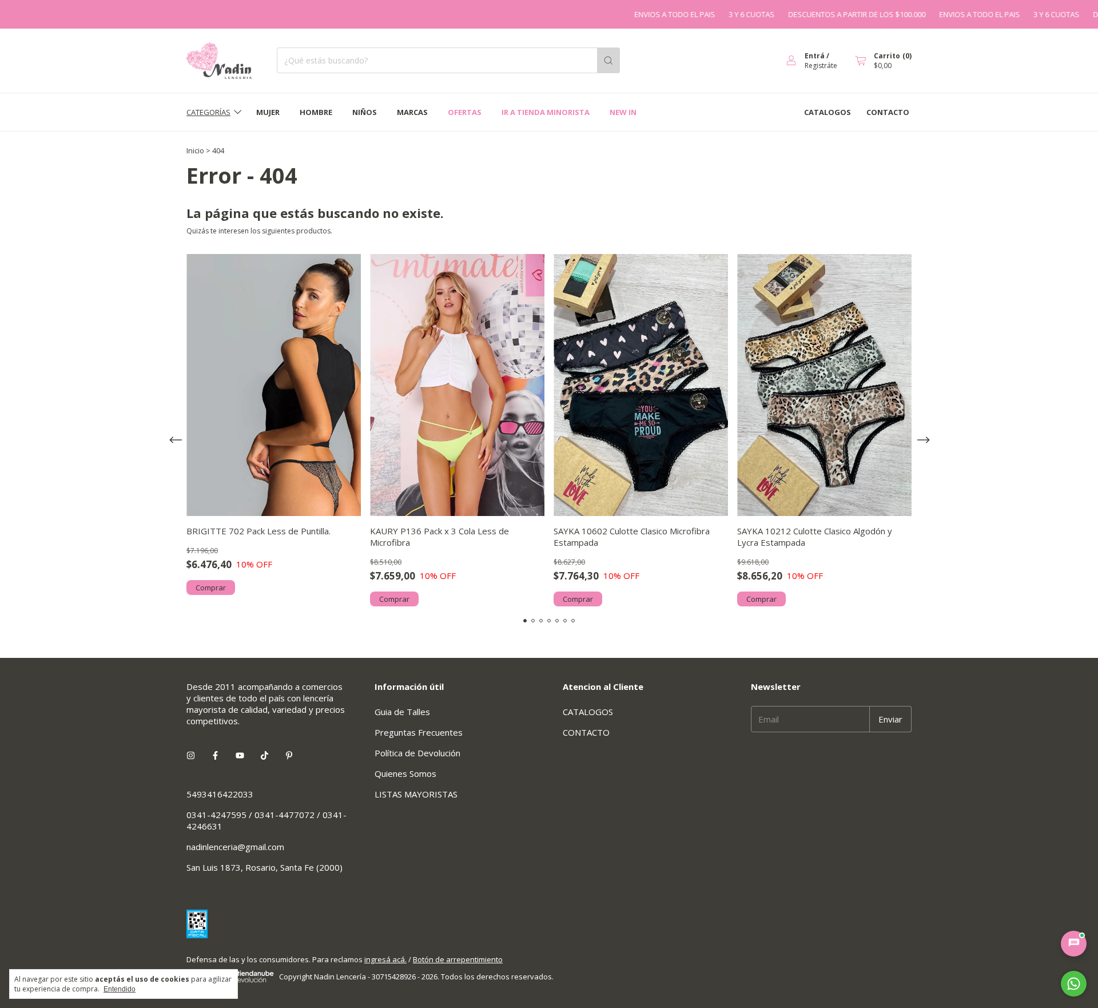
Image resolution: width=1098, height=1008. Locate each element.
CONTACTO (887, 112)
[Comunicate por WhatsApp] (1074, 984)
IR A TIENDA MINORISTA (546, 112)
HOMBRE (316, 112)
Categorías (208, 112)
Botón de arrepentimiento (458, 959)
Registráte (821, 65)
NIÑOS (364, 112)
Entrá (815, 56)
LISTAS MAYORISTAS (416, 794)
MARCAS (412, 112)
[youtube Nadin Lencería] (240, 755)
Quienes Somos (405, 773)
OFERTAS (465, 112)
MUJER (268, 112)
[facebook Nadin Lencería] (215, 755)
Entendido (120, 989)
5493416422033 (219, 794)
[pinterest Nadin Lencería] (289, 755)
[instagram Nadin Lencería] (190, 755)
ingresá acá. (385, 959)
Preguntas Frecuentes (419, 732)
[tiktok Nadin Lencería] (264, 755)
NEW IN (623, 112)
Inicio (195, 150)
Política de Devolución (417, 753)
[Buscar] (608, 60)
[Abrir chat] (1074, 944)
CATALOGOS (827, 112)
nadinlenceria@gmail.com (235, 846)
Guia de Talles (402, 711)
